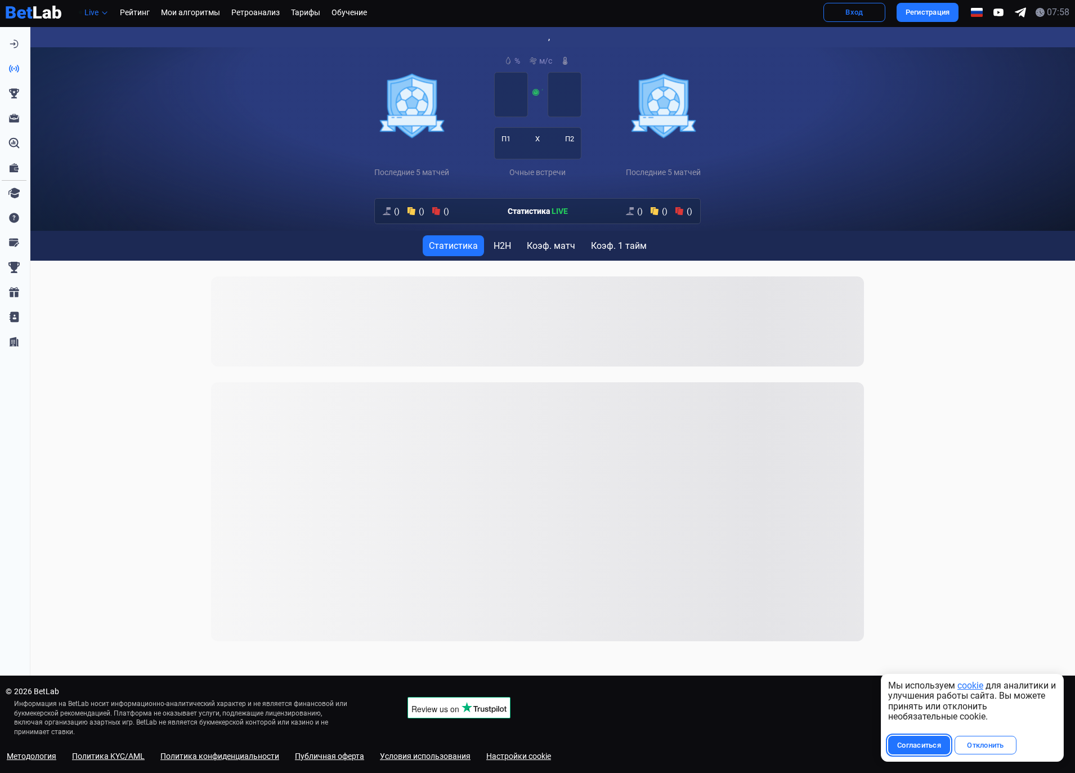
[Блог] (14, 242)
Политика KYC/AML (108, 756)
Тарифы (305, 12)
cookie (970, 685)
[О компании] (14, 341)
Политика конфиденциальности (219, 756)
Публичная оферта (329, 756)
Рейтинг (135, 12)
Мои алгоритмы (190, 12)
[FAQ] (14, 217)
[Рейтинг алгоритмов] (14, 93)
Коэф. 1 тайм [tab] (619, 245)
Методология (31, 756)
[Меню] (14, 44)
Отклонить (985, 745)
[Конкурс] (14, 292)
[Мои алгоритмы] (14, 118)
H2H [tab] (502, 245)
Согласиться (919, 745)
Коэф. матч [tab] (551, 245)
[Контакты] (14, 317)
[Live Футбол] (14, 68)
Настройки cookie (518, 756)
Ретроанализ (255, 12)
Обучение (349, 12)
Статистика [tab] (453, 245)
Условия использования (425, 756)
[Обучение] (14, 193)
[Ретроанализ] (14, 143)
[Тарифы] (14, 167)
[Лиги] (14, 267)
